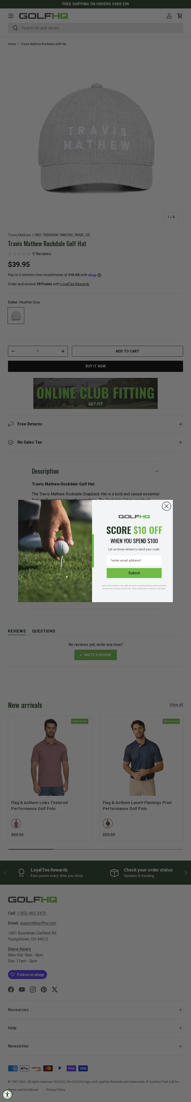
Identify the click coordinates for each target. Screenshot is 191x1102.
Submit (134, 573)
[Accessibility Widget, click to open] (7, 1095)
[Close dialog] (166, 506)
